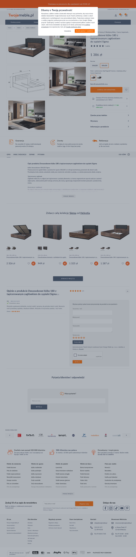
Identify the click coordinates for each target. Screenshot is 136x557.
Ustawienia (67, 31)
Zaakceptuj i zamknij (84, 31)
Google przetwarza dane (73, 27)
